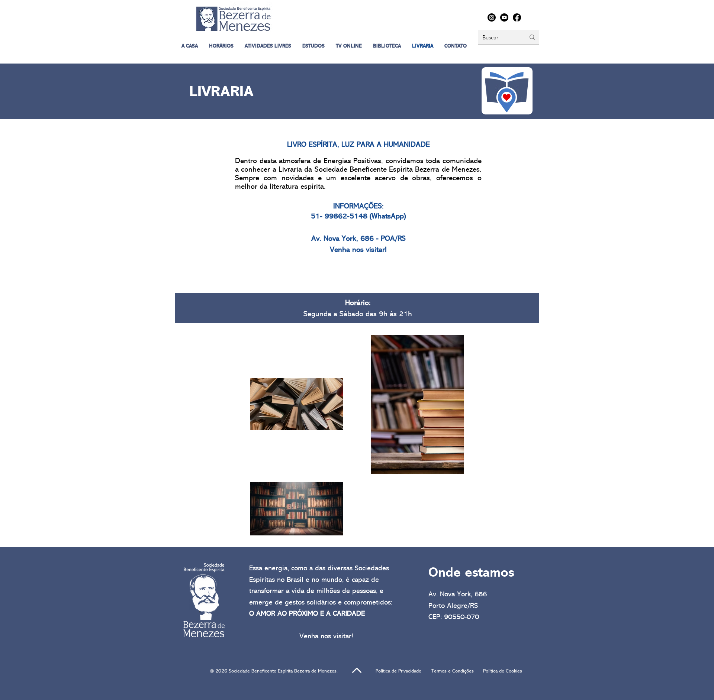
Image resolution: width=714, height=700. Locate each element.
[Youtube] (504, 17)
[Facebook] (517, 17)
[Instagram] (492, 17)
